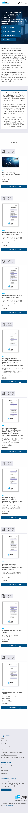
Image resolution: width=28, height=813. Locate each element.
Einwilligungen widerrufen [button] (9, 755)
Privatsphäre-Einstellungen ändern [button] (11, 752)
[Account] (19, 3)
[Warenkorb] (22, 3)
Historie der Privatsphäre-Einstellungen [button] (12, 757)
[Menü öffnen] (25, 2)
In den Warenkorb (12, 186)
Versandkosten (8, 805)
